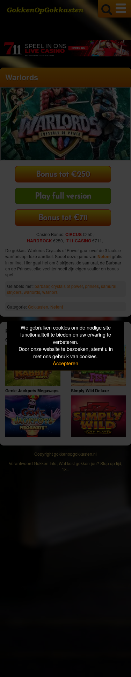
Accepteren (65, 363)
